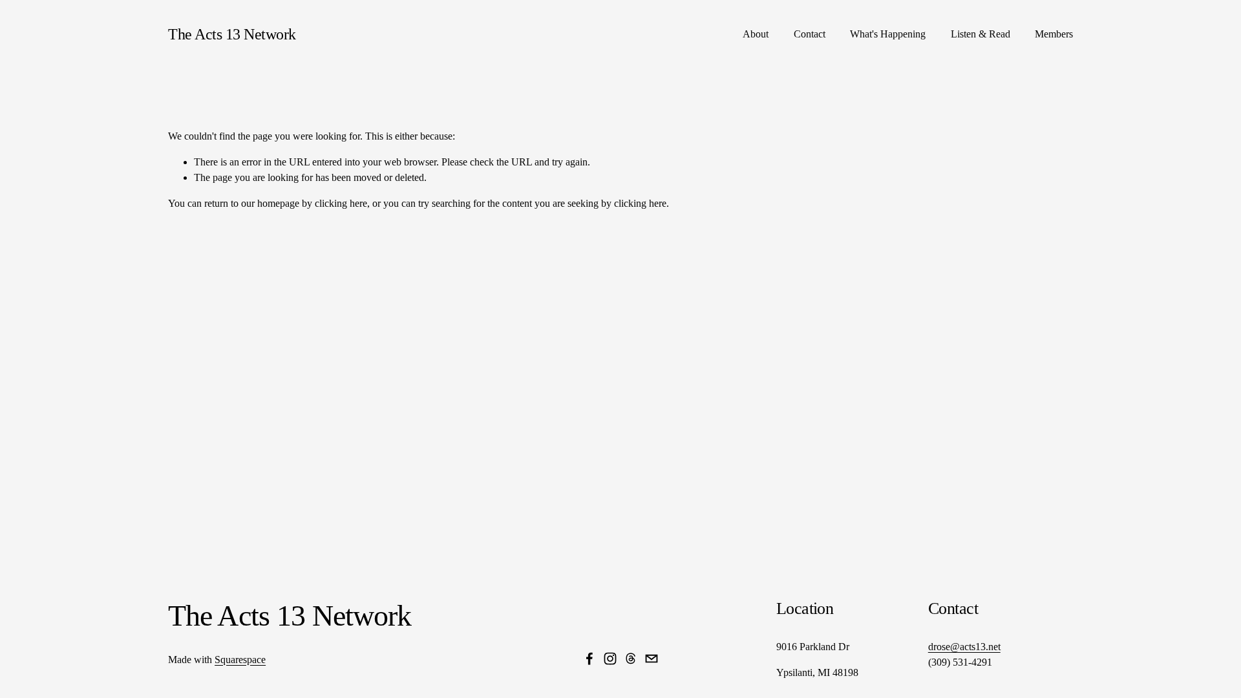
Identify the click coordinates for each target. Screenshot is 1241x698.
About (756, 33)
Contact (809, 33)
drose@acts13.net (964, 646)
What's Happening (888, 33)
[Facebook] (589, 658)
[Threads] (630, 658)
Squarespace (240, 659)
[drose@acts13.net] (651, 658)
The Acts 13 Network (232, 34)
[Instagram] (610, 658)
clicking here (341, 203)
